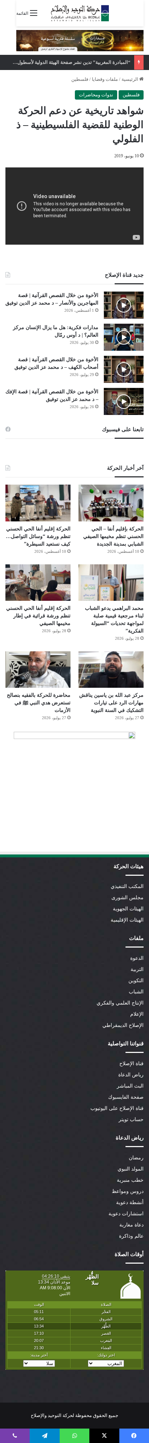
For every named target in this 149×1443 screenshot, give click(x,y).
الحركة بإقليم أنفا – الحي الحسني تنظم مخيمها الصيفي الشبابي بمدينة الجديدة (113, 536)
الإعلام (137, 1014)
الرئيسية (130, 79)
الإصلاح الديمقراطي (123, 1025)
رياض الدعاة (131, 1074)
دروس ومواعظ (128, 1191)
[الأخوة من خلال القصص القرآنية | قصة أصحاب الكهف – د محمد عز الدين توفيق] (124, 369)
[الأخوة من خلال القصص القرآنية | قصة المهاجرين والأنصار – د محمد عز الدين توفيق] (124, 305)
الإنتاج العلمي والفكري (120, 1003)
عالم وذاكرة (131, 1236)
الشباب (136, 991)
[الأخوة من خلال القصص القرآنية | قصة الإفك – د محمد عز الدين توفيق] (124, 401)
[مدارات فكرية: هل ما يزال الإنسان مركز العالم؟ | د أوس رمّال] (124, 337)
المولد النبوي (131, 1169)
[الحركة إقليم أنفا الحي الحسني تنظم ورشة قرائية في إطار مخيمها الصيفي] (38, 582)
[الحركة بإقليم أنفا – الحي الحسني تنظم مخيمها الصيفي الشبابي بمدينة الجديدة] (111, 503)
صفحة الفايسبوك (126, 1097)
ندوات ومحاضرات (96, 94)
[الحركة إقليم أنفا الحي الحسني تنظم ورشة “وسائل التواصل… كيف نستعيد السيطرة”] (38, 503)
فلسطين (79, 79)
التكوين (136, 980)
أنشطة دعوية (130, 1202)
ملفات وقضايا (105, 79)
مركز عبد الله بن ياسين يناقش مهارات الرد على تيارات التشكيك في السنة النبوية (111, 702)
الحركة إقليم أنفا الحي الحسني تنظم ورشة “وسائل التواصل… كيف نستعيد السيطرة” (38, 536)
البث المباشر (130, 1086)
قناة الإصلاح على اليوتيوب (117, 1108)
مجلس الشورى (127, 897)
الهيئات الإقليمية (127, 920)
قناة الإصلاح (131, 1063)
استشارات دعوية (126, 1213)
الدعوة (137, 958)
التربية (137, 969)
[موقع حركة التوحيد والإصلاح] (80, 13)
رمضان (136, 1157)
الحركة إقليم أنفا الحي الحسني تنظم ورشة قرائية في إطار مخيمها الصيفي (38, 615)
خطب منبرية (130, 1180)
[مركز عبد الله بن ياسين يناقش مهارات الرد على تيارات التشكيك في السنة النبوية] (111, 669)
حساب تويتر (131, 1119)
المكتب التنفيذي (127, 886)
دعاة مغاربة (131, 1225)
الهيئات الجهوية (128, 908)
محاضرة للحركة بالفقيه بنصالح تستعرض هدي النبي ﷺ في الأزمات (39, 702)
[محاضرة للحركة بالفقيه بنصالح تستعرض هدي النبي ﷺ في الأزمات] (38, 669)
